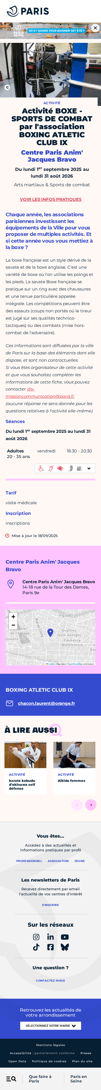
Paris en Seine (78, 1079)
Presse (86, 1053)
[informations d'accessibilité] (65, 468)
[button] (50, 632)
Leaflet (51, 663)
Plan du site (82, 1061)
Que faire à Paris (40, 1079)
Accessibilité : (42, 1053)
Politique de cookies (49, 1061)
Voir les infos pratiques (50, 199)
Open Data (17, 1061)
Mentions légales (50, 1045)
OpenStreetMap (75, 663)
